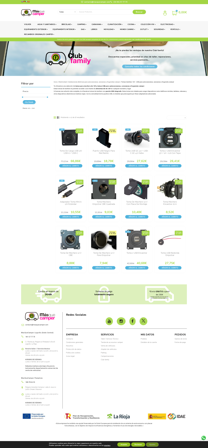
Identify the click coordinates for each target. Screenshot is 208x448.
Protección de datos (73, 349)
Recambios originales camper (38, 34)
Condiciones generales (74, 342)
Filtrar (29, 102)
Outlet (143, 29)
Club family (105, 359)
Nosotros (69, 346)
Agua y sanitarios (46, 24)
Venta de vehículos (108, 346)
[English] (22, 1)
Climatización (114, 24)
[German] (24, 1)
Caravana (96, 24)
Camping (81, 24)
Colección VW (147, 24)
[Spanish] (29, 1)
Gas (83, 29)
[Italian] (27, 1)
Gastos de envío (181, 339)
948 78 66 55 (30, 382)
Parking (104, 353)
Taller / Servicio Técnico (109, 339)
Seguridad (159, 29)
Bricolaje (66, 24)
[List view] (58, 117)
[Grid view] (55, 117)
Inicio (55, 82)
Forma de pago (180, 342)
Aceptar (124, 444)
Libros (94, 29)
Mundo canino (127, 29)
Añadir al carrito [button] (70, 166)
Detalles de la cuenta (149, 342)
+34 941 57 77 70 (120, 2)
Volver (27, 24)
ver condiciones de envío (141, 39)
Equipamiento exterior (35, 29)
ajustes (107, 445)
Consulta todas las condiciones (140, 66)
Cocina (131, 24)
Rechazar (138, 444)
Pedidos (144, 339)
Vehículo (174, 29)
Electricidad (167, 24)
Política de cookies (73, 353)
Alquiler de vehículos (109, 349)
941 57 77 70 (30, 337)
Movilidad (109, 29)
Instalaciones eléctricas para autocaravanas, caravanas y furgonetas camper (94, 82)
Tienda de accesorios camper (112, 342)
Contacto (69, 339)
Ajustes (152, 444)
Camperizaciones (107, 356)
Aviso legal (70, 356)
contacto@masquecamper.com (97, 2)
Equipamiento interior (64, 29)
